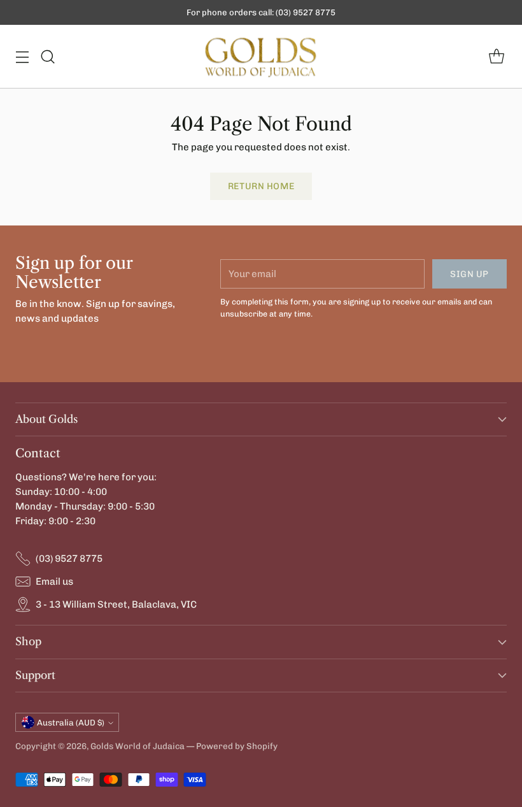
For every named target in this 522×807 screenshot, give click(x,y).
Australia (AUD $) (70, 722)
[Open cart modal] (496, 56)
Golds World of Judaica (137, 746)
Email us (54, 581)
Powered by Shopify (237, 746)
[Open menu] (22, 56)
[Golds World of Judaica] (261, 56)
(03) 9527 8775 (69, 558)
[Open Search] (47, 56)
